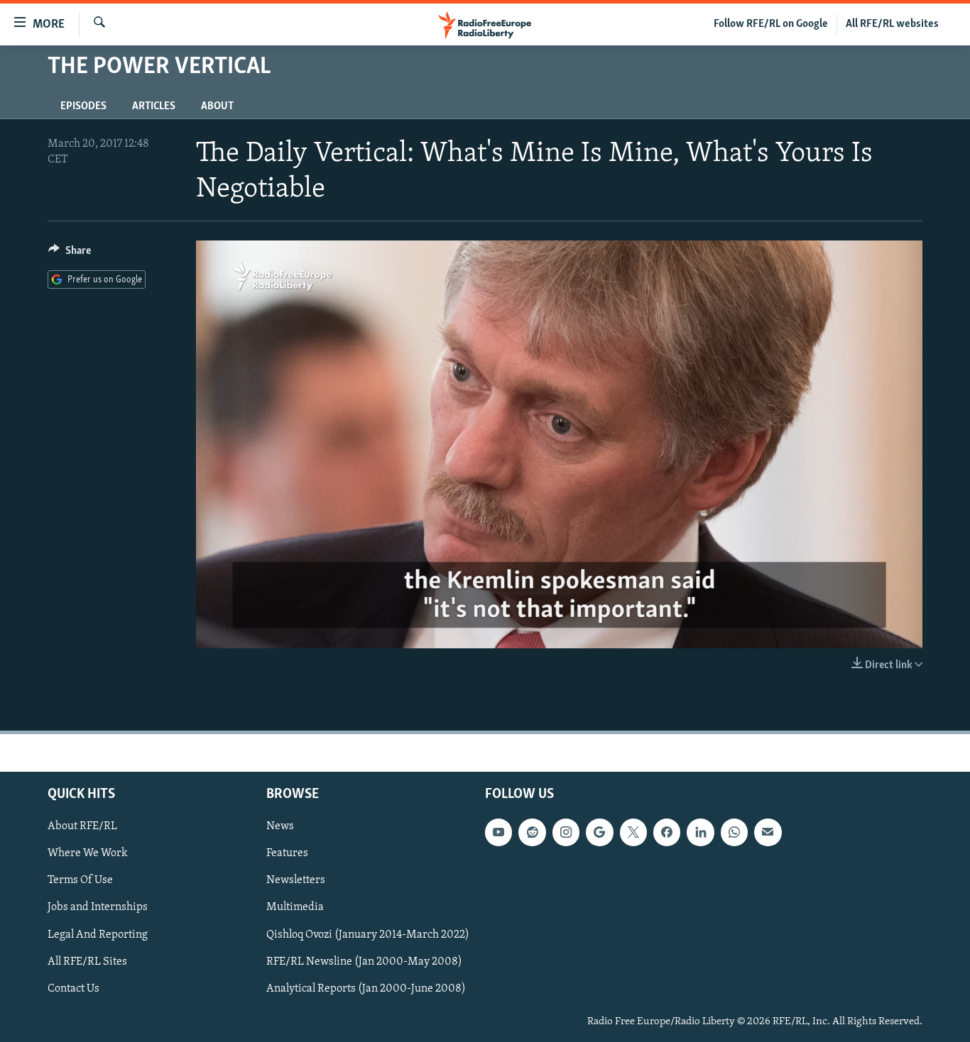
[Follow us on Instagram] (565, 832)
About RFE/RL (82, 826)
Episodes (83, 106)
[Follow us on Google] (599, 832)
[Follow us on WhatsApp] (734, 832)
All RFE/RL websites (892, 24)
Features (287, 853)
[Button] (69, 253)
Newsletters (295, 880)
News (280, 826)
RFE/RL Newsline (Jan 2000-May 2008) (364, 962)
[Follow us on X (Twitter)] (633, 832)
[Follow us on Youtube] (498, 832)
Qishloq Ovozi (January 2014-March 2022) (367, 935)
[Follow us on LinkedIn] (700, 832)
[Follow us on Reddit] (531, 832)
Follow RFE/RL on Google (771, 24)
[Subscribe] (767, 832)
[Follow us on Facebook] (666, 832)
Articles (153, 106)
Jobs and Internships (98, 907)
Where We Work (88, 853)
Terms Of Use (80, 880)
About (217, 106)
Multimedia (295, 907)
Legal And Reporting (98, 935)
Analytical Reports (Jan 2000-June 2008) (366, 988)
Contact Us (73, 988)
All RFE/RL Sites (87, 962)
